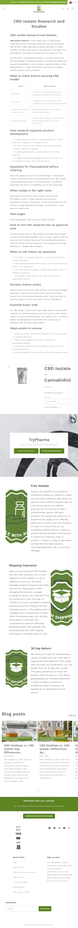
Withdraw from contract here (24, 872)
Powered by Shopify (46, 925)
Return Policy (18, 867)
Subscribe (44, 908)
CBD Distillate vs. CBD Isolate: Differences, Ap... (55, 749)
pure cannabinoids (18, 219)
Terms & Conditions (20, 882)
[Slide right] (43, 791)
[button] (4, 8)
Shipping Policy (19, 887)
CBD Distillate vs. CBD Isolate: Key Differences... (19, 749)
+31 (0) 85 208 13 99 (26, 451)
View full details (51, 407)
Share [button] (48, 387)
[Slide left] (34, 791)
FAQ (14, 862)
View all (72, 715)
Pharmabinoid (35, 925)
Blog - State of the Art (21, 892)
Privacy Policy (18, 877)
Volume (47, 397)
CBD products (33, 219)
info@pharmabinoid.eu (52, 451)
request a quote (48, 219)
